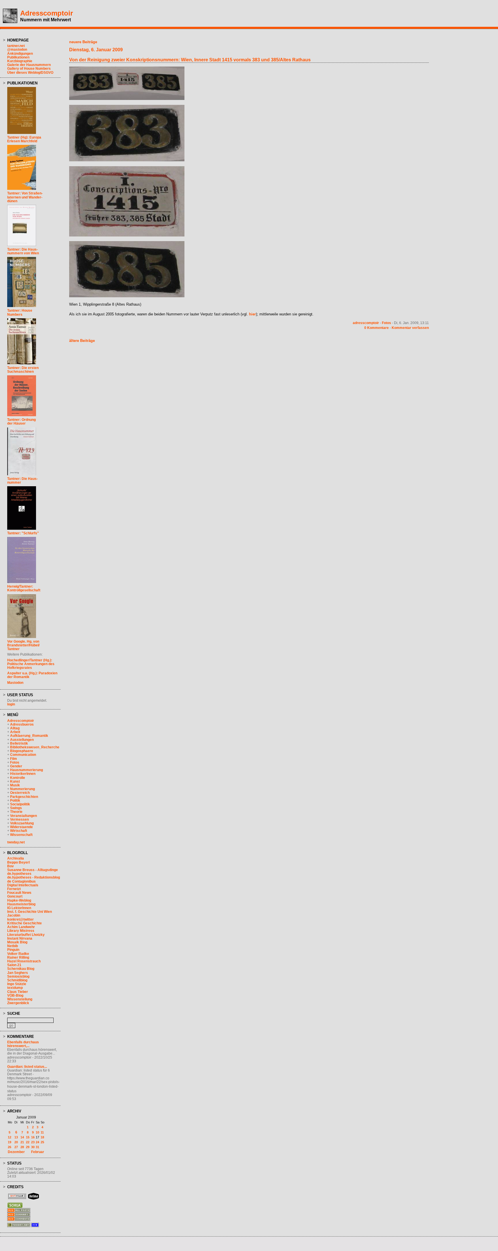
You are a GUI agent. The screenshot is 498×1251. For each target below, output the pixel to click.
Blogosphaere (21, 751)
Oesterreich (20, 793)
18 (42, 1137)
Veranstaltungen (23, 816)
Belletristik (19, 743)
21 (22, 1142)
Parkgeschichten (24, 797)
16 (33, 1137)
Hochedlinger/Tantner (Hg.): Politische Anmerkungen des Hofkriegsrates (30, 664)
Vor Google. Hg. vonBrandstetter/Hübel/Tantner (23, 645)
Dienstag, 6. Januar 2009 (96, 49)
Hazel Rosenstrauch (24, 961)
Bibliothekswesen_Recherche (34, 747)
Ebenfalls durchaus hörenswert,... (23, 1044)
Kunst (15, 781)
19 (9, 1142)
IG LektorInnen (19, 908)
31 (37, 1147)
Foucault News (19, 893)
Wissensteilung (19, 999)
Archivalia (15, 858)
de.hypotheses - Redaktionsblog (33, 877)
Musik (15, 785)
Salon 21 (14, 965)
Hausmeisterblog (21, 904)
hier (252, 314)
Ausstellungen (22, 740)
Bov (10, 866)
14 (22, 1137)
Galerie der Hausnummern (29, 65)
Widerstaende (21, 827)
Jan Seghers (17, 973)
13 (16, 1137)
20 (16, 1142)
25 (42, 1142)
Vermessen (19, 819)
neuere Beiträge (83, 42)
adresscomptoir (366, 323)
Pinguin (13, 950)
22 (27, 1142)
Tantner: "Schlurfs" (23, 533)
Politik (15, 800)
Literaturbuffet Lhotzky (26, 935)
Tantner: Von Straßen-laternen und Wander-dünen (25, 197)
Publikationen (18, 57)
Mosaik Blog (17, 942)
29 (27, 1147)
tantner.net (16, 46)
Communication (23, 755)
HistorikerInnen (22, 774)
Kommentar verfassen (410, 328)
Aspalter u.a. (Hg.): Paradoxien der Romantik (32, 675)
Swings (16, 808)
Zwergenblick (18, 1003)
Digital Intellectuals (22, 885)
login (11, 704)
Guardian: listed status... (27, 1067)
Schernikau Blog (20, 969)
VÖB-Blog (15, 995)
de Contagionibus (21, 881)
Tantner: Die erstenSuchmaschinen (23, 370)
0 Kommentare (376, 328)
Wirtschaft (18, 831)
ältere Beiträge (82, 340)
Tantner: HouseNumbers (19, 312)
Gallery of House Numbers (29, 69)
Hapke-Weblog (19, 900)
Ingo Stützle (16, 984)
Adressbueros (22, 724)
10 (37, 1132)
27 (16, 1147)
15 (27, 1137)
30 (33, 1147)
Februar (37, 1152)
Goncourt (14, 896)
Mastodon (15, 683)
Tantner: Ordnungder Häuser (21, 421)
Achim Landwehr (21, 927)
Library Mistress (20, 931)
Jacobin (13, 915)
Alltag (15, 728)
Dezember (16, 1152)
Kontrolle (17, 778)
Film (13, 759)
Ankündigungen (20, 54)
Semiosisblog (18, 976)
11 (42, 1132)
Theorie (16, 812)
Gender (16, 766)
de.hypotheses (19, 874)
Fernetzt (14, 889)
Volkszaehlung (22, 823)
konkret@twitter (20, 919)
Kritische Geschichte (24, 923)
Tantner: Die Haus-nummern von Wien (23, 251)
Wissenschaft (21, 835)
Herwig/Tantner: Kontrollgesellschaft (23, 588)
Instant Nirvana (19, 938)
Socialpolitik (20, 804)
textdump (15, 988)
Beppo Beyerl (18, 862)
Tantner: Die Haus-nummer (22, 480)
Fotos (14, 762)
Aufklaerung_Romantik (29, 736)
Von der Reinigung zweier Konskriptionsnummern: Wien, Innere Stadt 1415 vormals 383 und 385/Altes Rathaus (190, 59)
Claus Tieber (17, 992)
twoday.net (16, 842)
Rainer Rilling (18, 957)
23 (33, 1142)
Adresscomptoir (46, 13)
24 (37, 1142)
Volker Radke (18, 954)
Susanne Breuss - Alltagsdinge (32, 870)
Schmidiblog (17, 980)
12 (9, 1137)
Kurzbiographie (19, 61)
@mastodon (17, 50)
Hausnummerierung (26, 770)
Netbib (12, 946)
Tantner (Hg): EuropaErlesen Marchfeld (24, 139)
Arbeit (15, 732)
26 (9, 1147)
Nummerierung (22, 789)
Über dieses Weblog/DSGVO (30, 73)
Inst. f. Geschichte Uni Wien (29, 912)
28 (22, 1147)
